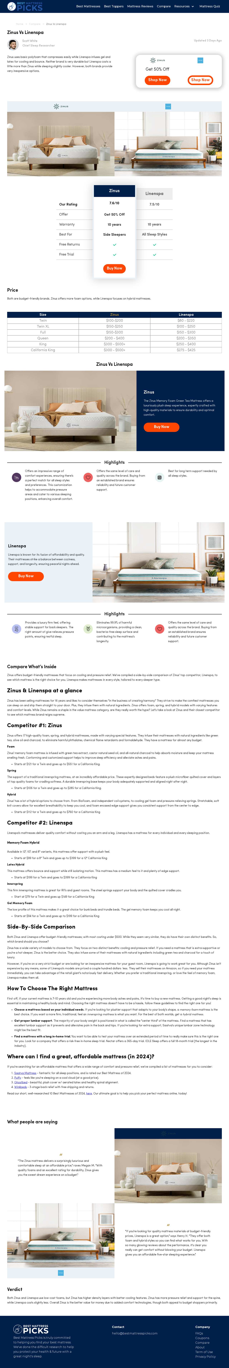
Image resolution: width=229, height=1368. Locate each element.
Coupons (202, 1338)
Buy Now (114, 268)
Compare (164, 6)
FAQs (199, 1333)
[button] (185, 6)
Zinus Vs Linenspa (56, 24)
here (89, 1093)
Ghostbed (20, 1082)
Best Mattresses (88, 6)
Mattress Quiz (209, 6)
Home (19, 24)
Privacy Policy (205, 1356)
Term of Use (204, 1352)
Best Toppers (114, 6)
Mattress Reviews (140, 6)
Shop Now (157, 80)
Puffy (17, 1078)
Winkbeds (20, 1087)
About (200, 1347)
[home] (24, 6)
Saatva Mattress (25, 1073)
